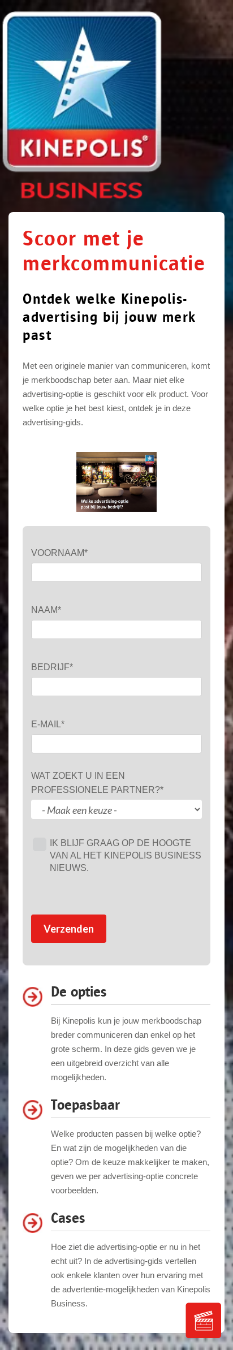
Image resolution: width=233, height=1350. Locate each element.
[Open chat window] (203, 1320)
